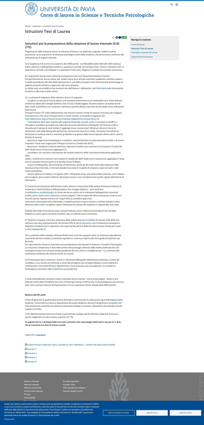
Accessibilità (29, 397)
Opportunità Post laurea (142, 57)
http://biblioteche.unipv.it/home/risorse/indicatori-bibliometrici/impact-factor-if (61, 119)
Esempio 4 (32, 361)
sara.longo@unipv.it (36, 229)
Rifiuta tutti (152, 413)
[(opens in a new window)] (116, 37)
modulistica (57, 269)
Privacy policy (9, 419)
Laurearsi (36, 26)
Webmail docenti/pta (33, 387)
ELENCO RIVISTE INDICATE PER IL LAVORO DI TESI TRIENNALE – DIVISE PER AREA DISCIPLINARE (71, 345)
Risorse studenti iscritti (73, 391)
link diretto (102, 88)
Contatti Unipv (69, 384)
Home (176, 4)
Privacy (27, 394)
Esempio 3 (32, 357)
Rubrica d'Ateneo (31, 381)
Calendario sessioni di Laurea (144, 52)
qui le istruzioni (84, 223)
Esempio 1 (32, 349)
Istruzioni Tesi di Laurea (142, 48)
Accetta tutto (185, 413)
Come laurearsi (138, 44)
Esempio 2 (32, 353)
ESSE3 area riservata (33, 391)
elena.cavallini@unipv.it (45, 192)
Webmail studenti (31, 384)
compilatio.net (115, 303)
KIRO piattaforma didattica (74, 387)
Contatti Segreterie (71, 381)
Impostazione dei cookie (118, 413)
